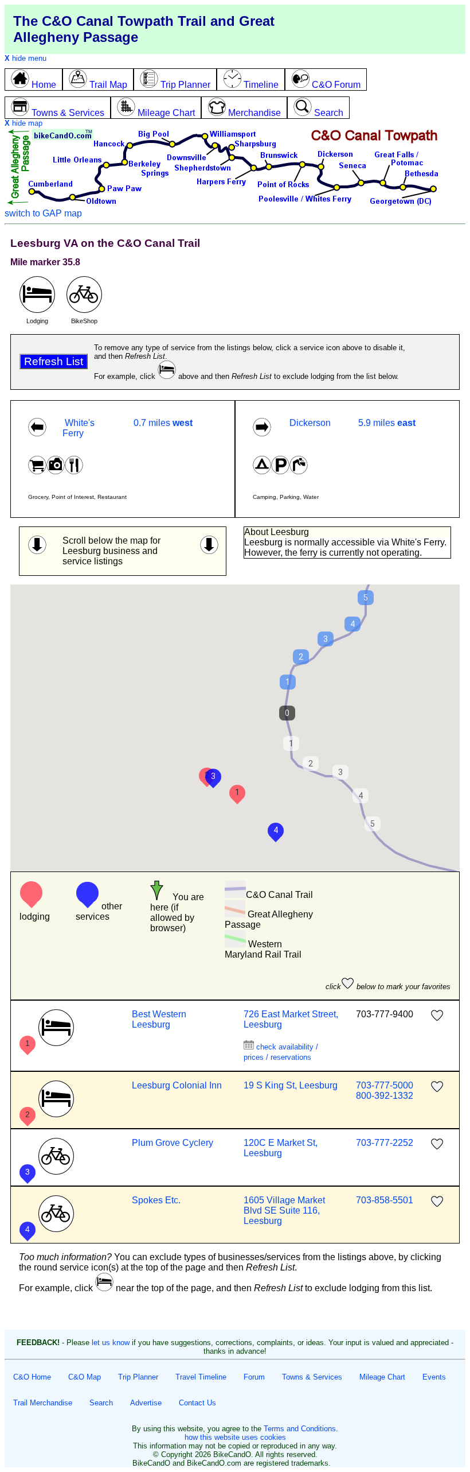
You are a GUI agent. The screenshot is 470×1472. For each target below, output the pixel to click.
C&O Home (32, 1377)
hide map (23, 123)
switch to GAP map (43, 213)
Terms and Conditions (300, 1428)
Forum (254, 1377)
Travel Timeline (200, 1377)
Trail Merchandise (42, 1403)
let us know (111, 1342)
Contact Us (197, 1403)
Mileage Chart (382, 1377)
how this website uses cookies (235, 1437)
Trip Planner (138, 1377)
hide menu (25, 58)
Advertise (146, 1403)
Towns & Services (312, 1377)
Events (434, 1377)
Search (101, 1403)
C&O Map (84, 1377)
